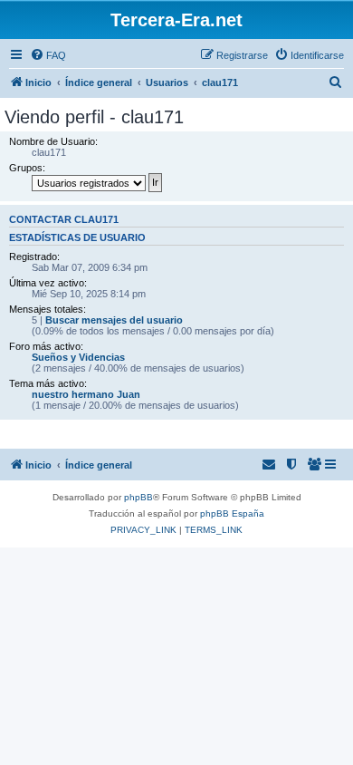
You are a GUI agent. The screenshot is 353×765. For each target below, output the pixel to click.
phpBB (138, 497)
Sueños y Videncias (78, 357)
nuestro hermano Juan (86, 394)
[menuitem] (48, 55)
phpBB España (232, 513)
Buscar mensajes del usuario (114, 320)
